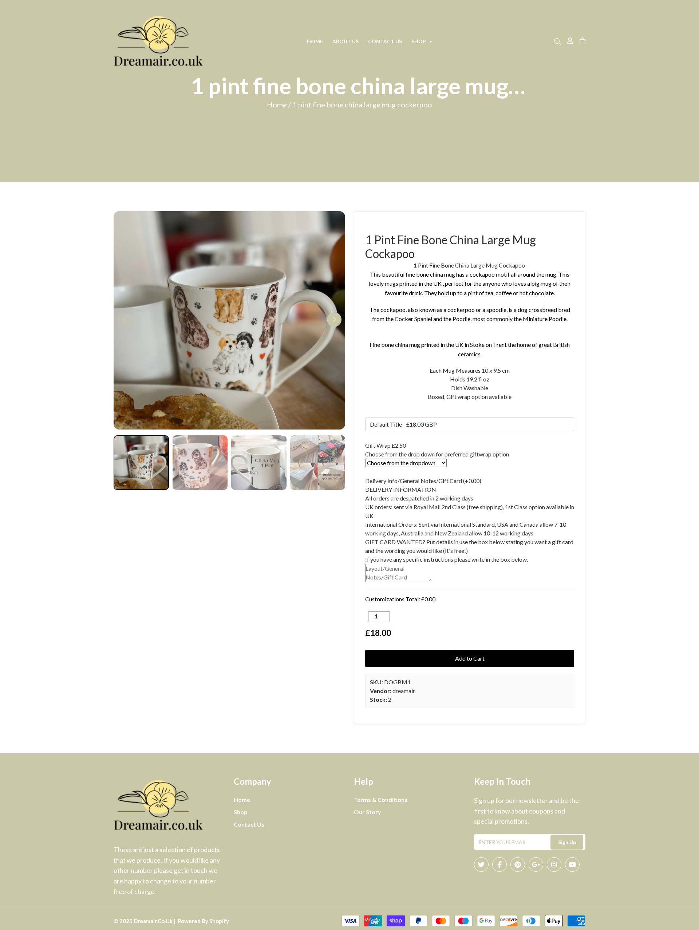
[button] (334, 319)
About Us (345, 41)
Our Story (367, 811)
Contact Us (385, 41)
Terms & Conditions (380, 799)
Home (315, 41)
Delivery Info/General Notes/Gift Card (423, 480)
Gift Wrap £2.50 (385, 445)
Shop (422, 41)
